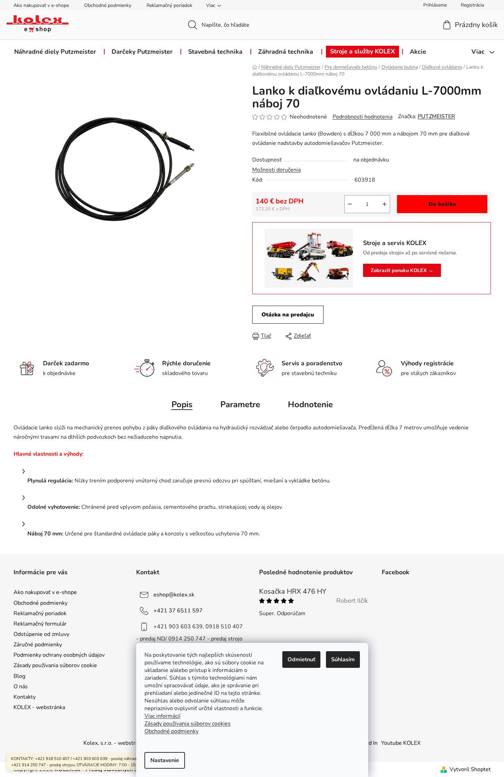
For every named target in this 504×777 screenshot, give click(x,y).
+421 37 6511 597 (178, 610)
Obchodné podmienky (107, 5)
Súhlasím (343, 659)
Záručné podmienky (38, 644)
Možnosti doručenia (276, 170)
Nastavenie (164, 760)
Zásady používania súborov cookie (55, 665)
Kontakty (25, 697)
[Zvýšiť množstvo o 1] (384, 204)
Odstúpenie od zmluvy (41, 634)
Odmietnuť (301, 659)
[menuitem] (55, 51)
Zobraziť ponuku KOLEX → (402, 270)
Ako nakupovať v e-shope (41, 5)
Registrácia (472, 5)
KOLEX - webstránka (39, 707)
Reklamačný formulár (40, 624)
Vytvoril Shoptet (470, 769)
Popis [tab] (182, 404)
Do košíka (442, 204)
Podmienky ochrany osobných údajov (59, 655)
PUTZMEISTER (436, 116)
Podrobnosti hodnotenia (362, 117)
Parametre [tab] (240, 404)
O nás (21, 686)
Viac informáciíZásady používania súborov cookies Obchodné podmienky (187, 723)
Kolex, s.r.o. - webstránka (115, 743)
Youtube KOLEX (401, 743)
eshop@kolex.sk (173, 595)
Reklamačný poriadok (169, 5)
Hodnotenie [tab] (310, 404)
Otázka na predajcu (288, 314)
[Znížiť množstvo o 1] (350, 204)
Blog (19, 676)
